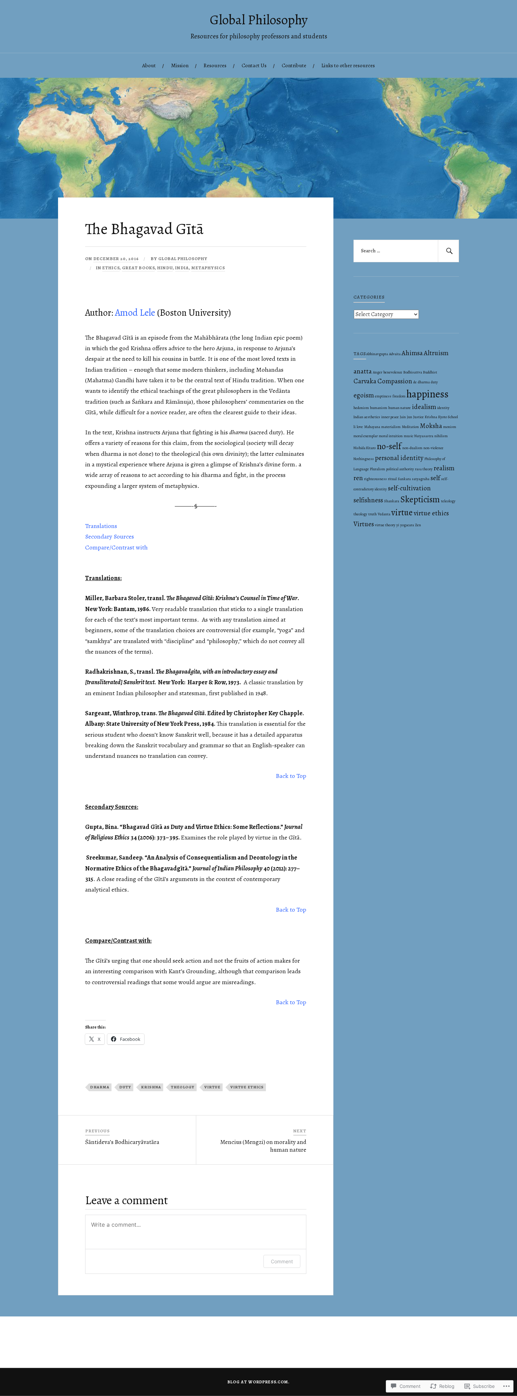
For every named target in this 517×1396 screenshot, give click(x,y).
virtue (212, 1087)
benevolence (392, 372)
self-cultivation (409, 488)
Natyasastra (423, 436)
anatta (362, 371)
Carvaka (364, 381)
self (435, 478)
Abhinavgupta (377, 354)
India (182, 268)
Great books (138, 268)
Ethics (111, 268)
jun (409, 417)
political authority (400, 469)
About (149, 65)
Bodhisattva (412, 372)
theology (182, 1087)
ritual (392, 479)
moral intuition (391, 436)
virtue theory (385, 525)
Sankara (404, 479)
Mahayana (372, 426)
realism (444, 468)
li (354, 426)
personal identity (399, 458)
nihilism (441, 436)
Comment (282, 1261)
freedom (399, 396)
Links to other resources (348, 65)
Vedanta (384, 514)
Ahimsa (412, 353)
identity (443, 407)
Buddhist (430, 372)
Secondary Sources (109, 536)
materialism (391, 426)
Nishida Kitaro (364, 448)
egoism (363, 395)
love (360, 426)
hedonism (361, 407)
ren (358, 478)
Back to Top (291, 776)
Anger (377, 372)
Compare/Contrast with (116, 547)
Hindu (165, 268)
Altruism (436, 353)
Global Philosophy (259, 20)
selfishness (368, 500)
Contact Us (254, 65)
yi (397, 525)
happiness (427, 394)
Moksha (431, 425)
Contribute (294, 65)
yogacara (407, 525)
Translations (101, 526)
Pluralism (377, 469)
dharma (99, 1087)
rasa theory (424, 469)
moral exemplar (365, 436)
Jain (403, 417)
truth (372, 514)
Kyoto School (448, 417)
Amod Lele (135, 312)
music (408, 436)
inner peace (390, 417)
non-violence (433, 448)
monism (449, 426)
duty (125, 1087)
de (415, 382)
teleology (448, 501)
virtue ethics (247, 1087)
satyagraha (420, 479)
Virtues (363, 524)
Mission (180, 65)
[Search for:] (406, 251)
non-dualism (412, 448)
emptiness (383, 396)
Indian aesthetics (366, 417)
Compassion (394, 381)
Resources (215, 65)
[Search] (448, 251)
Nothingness (363, 458)
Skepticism (420, 499)
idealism (424, 406)
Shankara (391, 501)
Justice (418, 417)
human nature (399, 407)
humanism (378, 407)
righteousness (375, 479)
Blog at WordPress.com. (258, 1382)
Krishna (151, 1087)
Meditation (410, 426)
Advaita (395, 354)
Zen (418, 525)
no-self (389, 446)
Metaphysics (208, 268)
